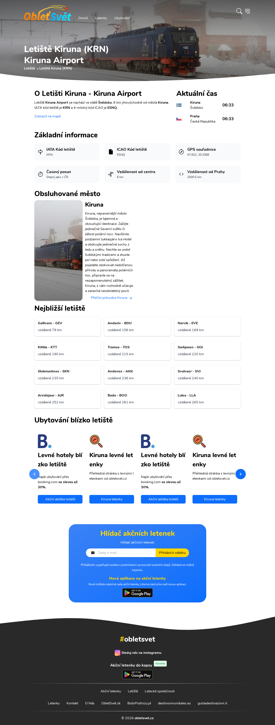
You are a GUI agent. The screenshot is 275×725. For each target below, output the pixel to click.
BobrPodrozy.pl (139, 703)
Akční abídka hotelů (60, 499)
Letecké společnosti (160, 691)
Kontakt (72, 703)
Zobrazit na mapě (47, 116)
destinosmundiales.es (174, 703)
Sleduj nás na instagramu (141, 652)
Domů (83, 18)
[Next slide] (240, 474)
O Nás (90, 703)
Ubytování (122, 18)
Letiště (133, 691)
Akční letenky (111, 691)
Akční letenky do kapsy (137, 665)
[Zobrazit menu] (247, 11)
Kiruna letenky (111, 499)
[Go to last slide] (34, 474)
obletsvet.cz (144, 718)
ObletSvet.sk (111, 703)
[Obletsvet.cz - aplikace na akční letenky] (137, 592)
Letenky (101, 18)
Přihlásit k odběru (172, 552)
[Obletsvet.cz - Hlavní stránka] (47, 11)
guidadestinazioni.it (212, 703)
